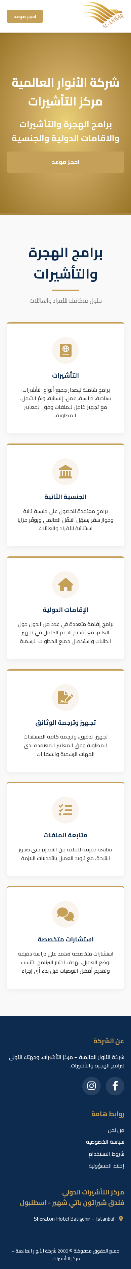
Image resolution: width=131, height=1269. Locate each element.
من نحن (116, 1130)
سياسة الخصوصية (105, 1142)
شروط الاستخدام (106, 1154)
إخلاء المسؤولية (106, 1165)
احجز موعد (24, 16)
